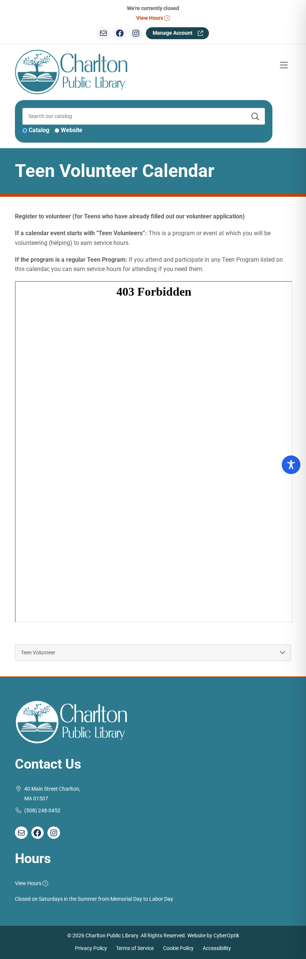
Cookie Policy (178, 948)
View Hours (150, 18)
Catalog (39, 130)
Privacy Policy (91, 948)
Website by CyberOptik (213, 935)
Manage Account (173, 33)
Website (71, 130)
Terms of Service (135, 948)
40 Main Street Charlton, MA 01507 (52, 794)
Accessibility (217, 948)
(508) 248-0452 (42, 810)
